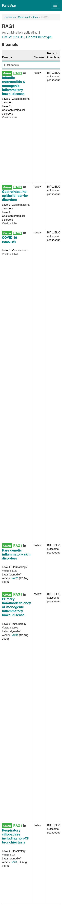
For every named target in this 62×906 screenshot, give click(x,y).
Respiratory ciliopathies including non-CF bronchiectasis (15, 836)
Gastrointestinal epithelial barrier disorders (15, 195)
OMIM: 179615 (13, 36)
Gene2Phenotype (39, 36)
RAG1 (17, 72)
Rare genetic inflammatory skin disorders (16, 554)
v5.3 (14, 862)
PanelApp (9, 5)
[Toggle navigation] (55, 5)
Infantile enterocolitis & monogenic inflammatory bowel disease (13, 85)
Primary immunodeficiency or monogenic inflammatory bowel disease (16, 606)
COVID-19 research (9, 239)
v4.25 (15, 578)
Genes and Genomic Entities (21, 17)
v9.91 (15, 635)
